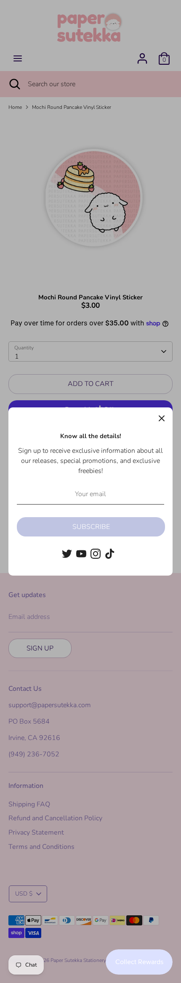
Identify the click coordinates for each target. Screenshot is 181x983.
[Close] (161, 418)
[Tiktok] (110, 554)
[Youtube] (81, 554)
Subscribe (91, 526)
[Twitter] (67, 554)
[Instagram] (95, 554)
